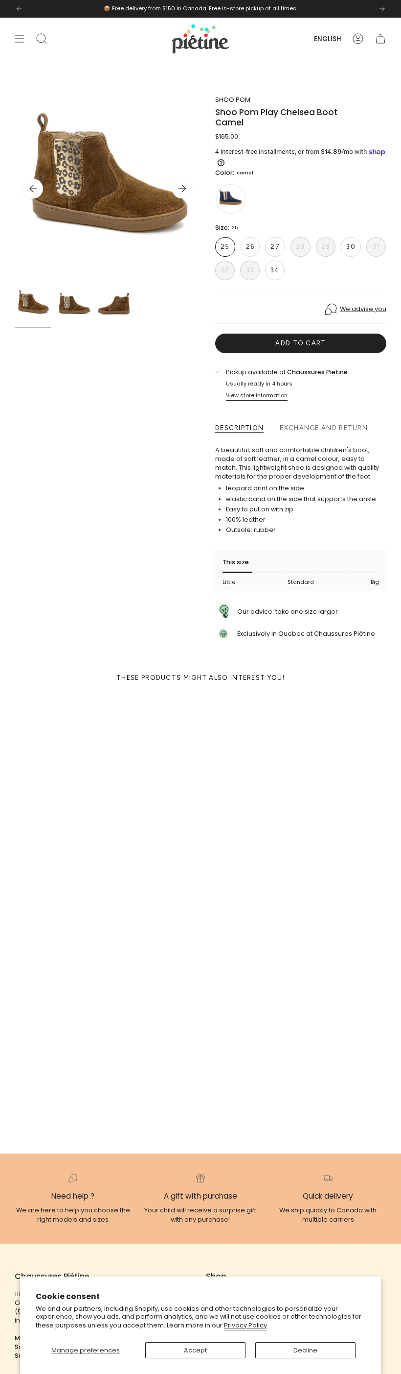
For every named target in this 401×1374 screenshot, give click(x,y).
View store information (257, 395)
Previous (33, 188)
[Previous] (19, 8)
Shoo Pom (232, 100)
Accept (195, 1350)
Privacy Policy (245, 1325)
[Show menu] (19, 39)
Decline (305, 1350)
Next (182, 188)
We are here (36, 1210)
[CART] (380, 39)
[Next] (382, 8)
